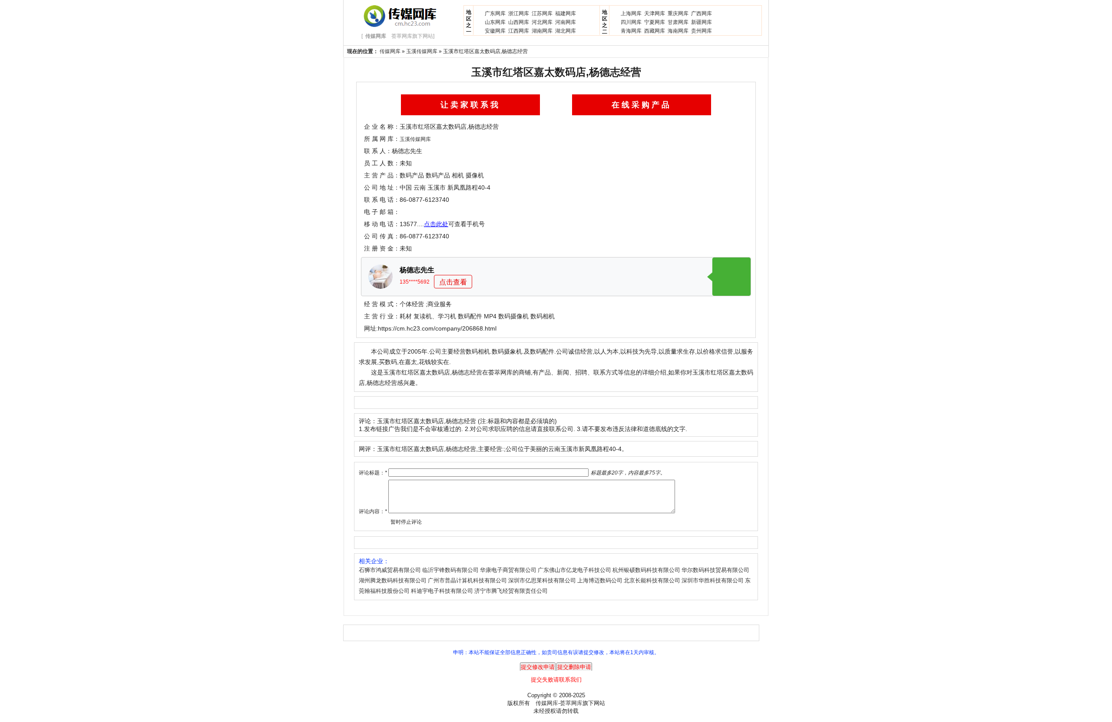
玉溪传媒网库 (421, 51)
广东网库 (495, 13)
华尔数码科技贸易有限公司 (715, 570)
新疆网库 (701, 22)
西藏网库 (654, 31)
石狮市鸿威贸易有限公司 (390, 570)
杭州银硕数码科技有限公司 (646, 570)
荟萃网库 (571, 703)
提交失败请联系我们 (556, 679)
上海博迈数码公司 (599, 580)
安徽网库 (495, 31)
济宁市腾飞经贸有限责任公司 (511, 591)
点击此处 (436, 224)
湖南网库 (542, 31)
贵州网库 (701, 31)
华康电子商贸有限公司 (508, 570)
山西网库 (518, 22)
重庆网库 (678, 13)
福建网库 (565, 13)
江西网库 (518, 31)
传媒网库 (390, 51)
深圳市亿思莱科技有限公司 (542, 580)
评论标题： (373, 473)
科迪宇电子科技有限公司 (442, 591)
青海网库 (631, 31)
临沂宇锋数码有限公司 (450, 570)
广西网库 (701, 13)
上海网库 (631, 13)
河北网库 (542, 22)
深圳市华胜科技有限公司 (713, 580)
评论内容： (373, 511)
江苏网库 (542, 13)
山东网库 (495, 22)
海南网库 (678, 31)
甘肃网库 (678, 22)
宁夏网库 (654, 22)
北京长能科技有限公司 (652, 580)
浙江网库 (518, 13)
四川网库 (631, 22)
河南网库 (565, 22)
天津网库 (654, 13)
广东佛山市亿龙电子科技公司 (574, 570)
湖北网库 (565, 31)
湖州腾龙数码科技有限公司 (393, 580)
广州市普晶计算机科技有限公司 (467, 580)
